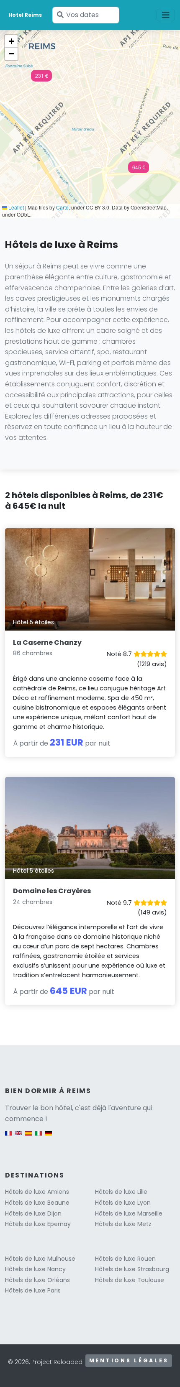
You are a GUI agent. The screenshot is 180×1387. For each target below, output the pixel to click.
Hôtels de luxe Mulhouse (40, 1258)
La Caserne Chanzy (47, 642)
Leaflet (15, 207)
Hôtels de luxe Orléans (37, 1280)
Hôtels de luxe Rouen (125, 1258)
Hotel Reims (25, 14)
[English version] (18, 1137)
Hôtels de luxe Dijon (33, 1213)
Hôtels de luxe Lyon (123, 1202)
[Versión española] (28, 1137)
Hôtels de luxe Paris (33, 1290)
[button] (41, 78)
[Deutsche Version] (48, 1137)
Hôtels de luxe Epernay (38, 1224)
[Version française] (8, 1137)
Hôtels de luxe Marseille (128, 1213)
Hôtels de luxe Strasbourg (132, 1269)
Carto (62, 207)
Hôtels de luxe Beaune (37, 1202)
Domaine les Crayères (52, 891)
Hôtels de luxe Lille (121, 1192)
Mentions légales (129, 1360)
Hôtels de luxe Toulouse (129, 1280)
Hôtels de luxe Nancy (35, 1269)
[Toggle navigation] (166, 15)
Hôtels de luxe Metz (123, 1224)
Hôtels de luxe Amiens (37, 1192)
